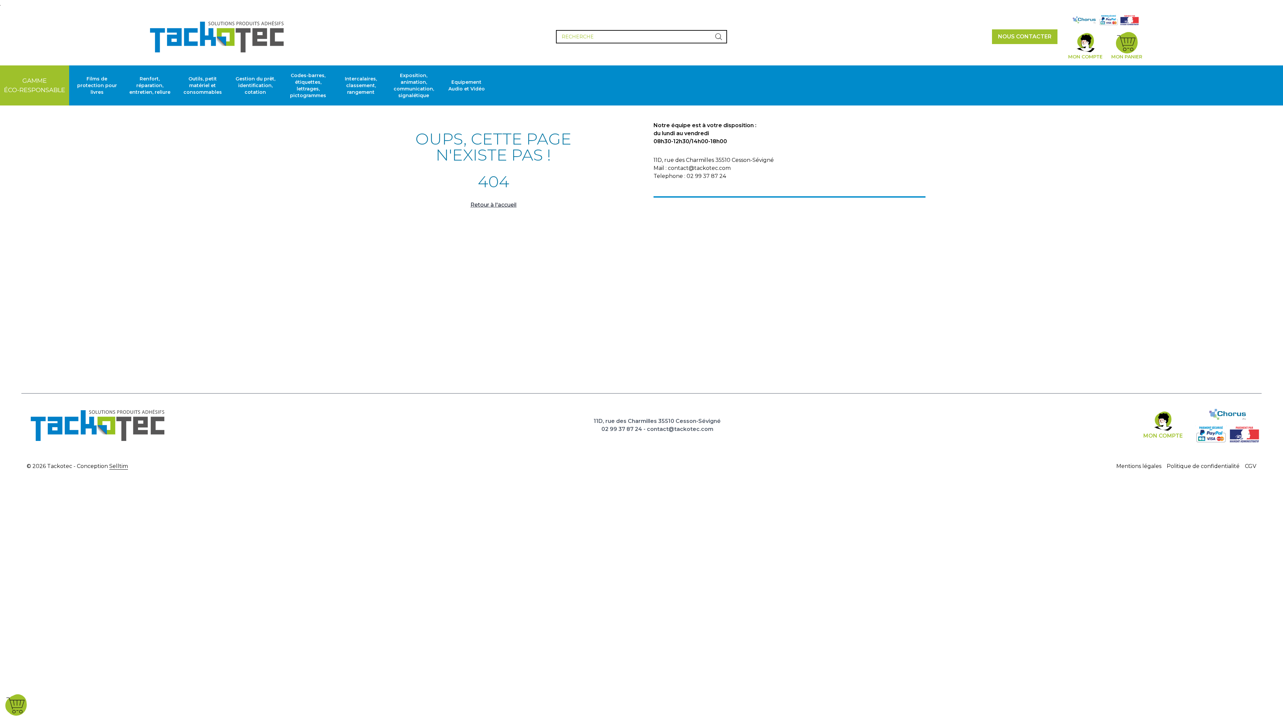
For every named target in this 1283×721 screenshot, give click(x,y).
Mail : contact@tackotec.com (692, 168)
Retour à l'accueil (493, 205)
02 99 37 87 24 (621, 429)
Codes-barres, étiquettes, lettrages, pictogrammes (308, 85)
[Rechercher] (718, 36)
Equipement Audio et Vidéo (466, 85)
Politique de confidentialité (1203, 466)
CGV (1250, 466)
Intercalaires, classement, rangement (361, 85)
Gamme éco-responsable (34, 85)
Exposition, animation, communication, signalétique (414, 85)
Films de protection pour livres (97, 85)
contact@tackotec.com (680, 429)
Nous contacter (1024, 36)
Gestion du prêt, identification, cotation (255, 85)
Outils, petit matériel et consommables (202, 85)
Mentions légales (1138, 466)
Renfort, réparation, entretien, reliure (149, 85)
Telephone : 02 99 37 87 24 (690, 176)
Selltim (118, 466)
